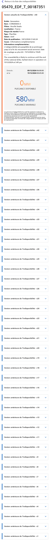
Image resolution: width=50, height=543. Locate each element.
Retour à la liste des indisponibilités (20, 1)
